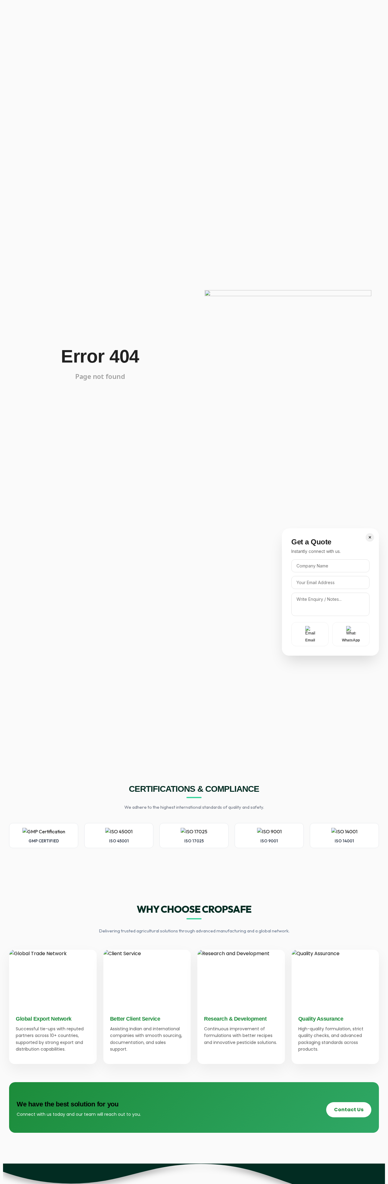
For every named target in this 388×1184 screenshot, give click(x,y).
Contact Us (348, 1109)
